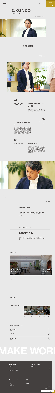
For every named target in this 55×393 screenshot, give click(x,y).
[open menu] (4, 196)
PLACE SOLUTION (12, 385)
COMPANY (38, 16)
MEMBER (40, 16)
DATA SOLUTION (11, 384)
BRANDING (11, 383)
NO (50, 391)
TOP (35, 16)
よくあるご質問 (27, 383)
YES (44, 391)
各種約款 (27, 379)
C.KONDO (43, 16)
